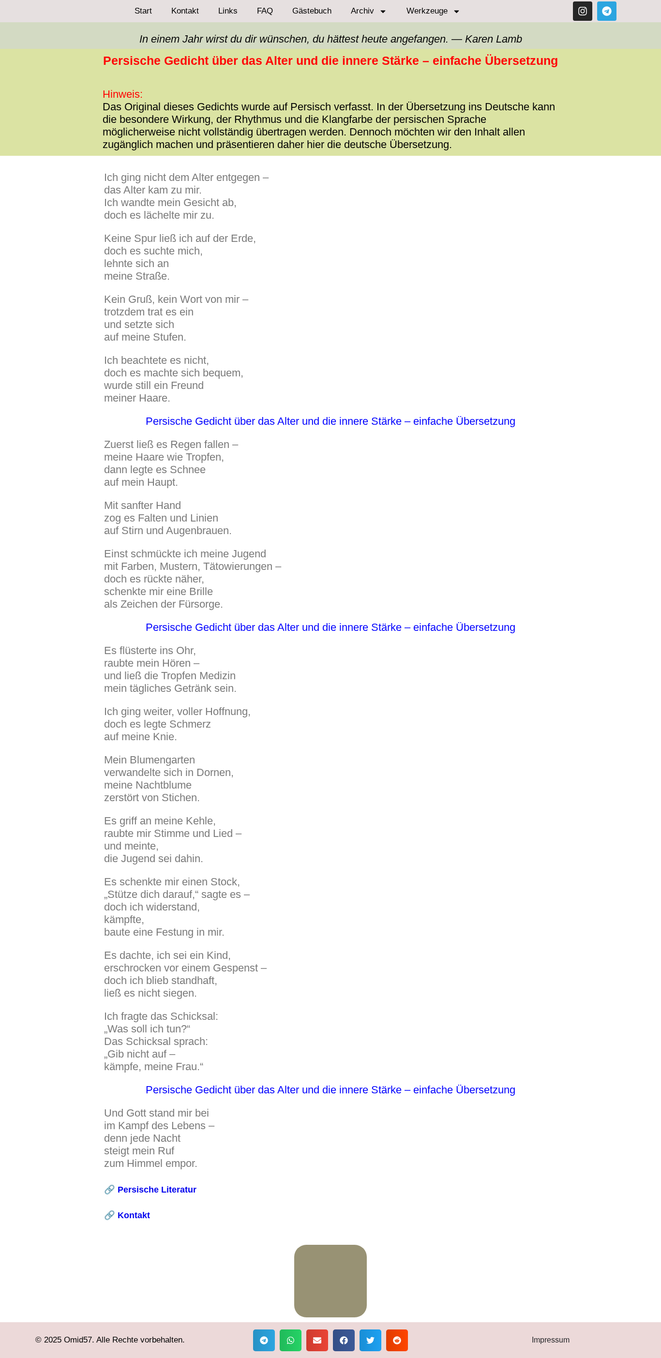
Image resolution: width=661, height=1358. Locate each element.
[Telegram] (606, 11)
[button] (264, 1340)
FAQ (265, 10)
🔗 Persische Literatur (150, 1189)
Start (143, 10)
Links (228, 10)
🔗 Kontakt (127, 1215)
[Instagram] (582, 11)
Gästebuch (311, 10)
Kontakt (185, 10)
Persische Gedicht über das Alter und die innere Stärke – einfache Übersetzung (330, 627)
